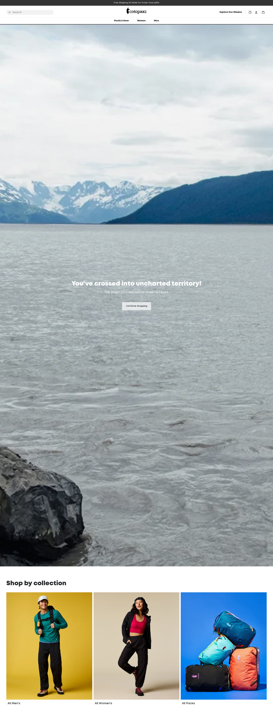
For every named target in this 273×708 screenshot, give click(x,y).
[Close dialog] (167, 306)
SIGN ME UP (136, 392)
